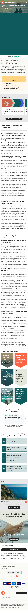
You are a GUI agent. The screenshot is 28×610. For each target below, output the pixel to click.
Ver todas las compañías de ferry (11, 87)
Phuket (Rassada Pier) (6, 62)
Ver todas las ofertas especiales (14, 118)
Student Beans (19, 175)
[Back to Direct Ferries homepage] (8, 2)
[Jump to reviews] (14, 56)
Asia (7, 60)
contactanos (20, 605)
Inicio (2, 60)
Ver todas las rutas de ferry (9, 85)
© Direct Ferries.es (4, 602)
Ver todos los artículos (14, 507)
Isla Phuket (13, 60)
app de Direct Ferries (7, 288)
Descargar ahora (14, 539)
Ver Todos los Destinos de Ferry (10, 88)
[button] (14, 441)
